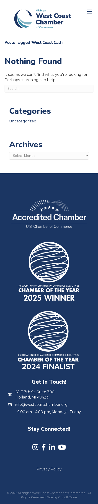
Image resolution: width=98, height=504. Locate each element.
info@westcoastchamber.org (41, 404)
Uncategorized (22, 121)
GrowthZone (67, 497)
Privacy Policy (49, 469)
